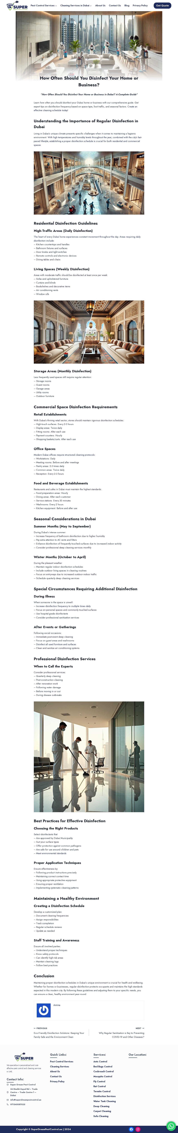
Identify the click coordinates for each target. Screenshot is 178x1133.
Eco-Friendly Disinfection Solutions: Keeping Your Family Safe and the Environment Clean (59, 1033)
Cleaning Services (59, 1066)
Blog (126, 5)
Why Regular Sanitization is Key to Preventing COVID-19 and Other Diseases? (121, 1033)
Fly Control (99, 1081)
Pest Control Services (61, 1061)
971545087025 (17, 1104)
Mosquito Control (102, 1076)
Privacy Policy (140, 5)
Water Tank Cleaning (104, 1101)
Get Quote (162, 5)
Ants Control (100, 1061)
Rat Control (99, 1086)
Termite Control (101, 1091)
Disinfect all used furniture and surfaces (56, 644)
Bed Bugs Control (102, 1066)
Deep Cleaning (101, 1106)
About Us (100, 5)
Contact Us (115, 5)
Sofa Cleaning (100, 1116)
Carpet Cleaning (102, 1111)
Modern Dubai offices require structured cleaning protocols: (64, 454)
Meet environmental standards (51, 853)
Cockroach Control (103, 1071)
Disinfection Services (104, 1096)
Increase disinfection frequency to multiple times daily (63, 606)
